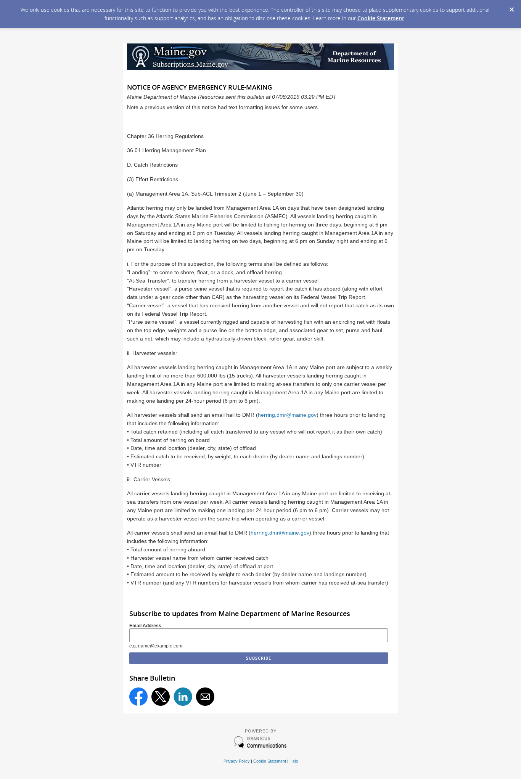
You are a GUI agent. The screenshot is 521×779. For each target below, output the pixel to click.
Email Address (145, 625)
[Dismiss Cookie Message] (511, 7)
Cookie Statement (380, 18)
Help (293, 761)
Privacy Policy (237, 761)
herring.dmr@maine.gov (287, 415)
